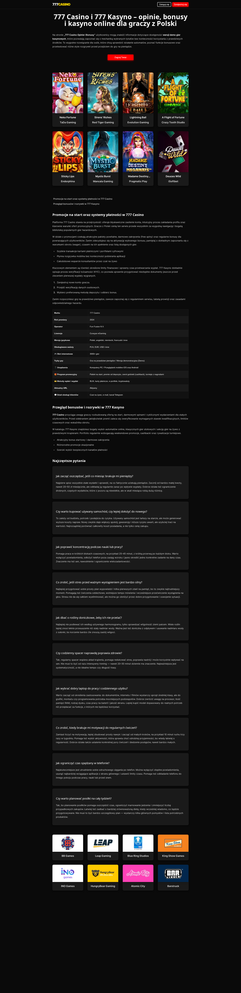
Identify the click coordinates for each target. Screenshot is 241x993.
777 (61, 4)
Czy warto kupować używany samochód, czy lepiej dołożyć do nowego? (101, 511)
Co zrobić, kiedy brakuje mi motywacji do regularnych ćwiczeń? (96, 728)
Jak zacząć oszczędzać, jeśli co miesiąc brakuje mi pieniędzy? (94, 476)
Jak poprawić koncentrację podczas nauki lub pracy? (89, 547)
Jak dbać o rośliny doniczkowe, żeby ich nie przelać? (89, 618)
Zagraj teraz (121, 57)
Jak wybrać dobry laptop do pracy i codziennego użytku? (92, 688)
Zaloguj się (164, 4)
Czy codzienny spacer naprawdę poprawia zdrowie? (89, 653)
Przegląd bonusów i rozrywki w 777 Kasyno (76, 203)
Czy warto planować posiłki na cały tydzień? (84, 798)
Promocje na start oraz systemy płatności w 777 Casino (82, 198)
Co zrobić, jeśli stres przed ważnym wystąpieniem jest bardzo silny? (99, 582)
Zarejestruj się (180, 4)
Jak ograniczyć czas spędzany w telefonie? (82, 763)
